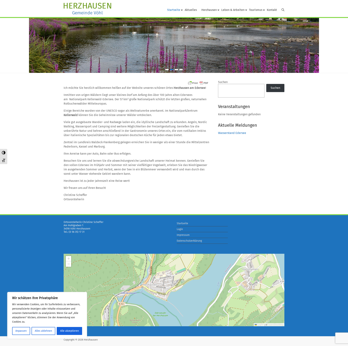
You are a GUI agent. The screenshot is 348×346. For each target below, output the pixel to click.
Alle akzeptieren (69, 330)
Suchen (223, 82)
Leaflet (260, 324)
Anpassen (21, 330)
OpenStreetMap (275, 324)
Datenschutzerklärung (189, 240)
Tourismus (255, 10)
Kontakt (272, 10)
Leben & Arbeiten (233, 10)
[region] (47, 315)
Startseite (173, 10)
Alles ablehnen (43, 330)
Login (180, 229)
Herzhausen (209, 10)
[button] (68, 258)
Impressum (183, 235)
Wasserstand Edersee (232, 133)
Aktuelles (191, 10)
